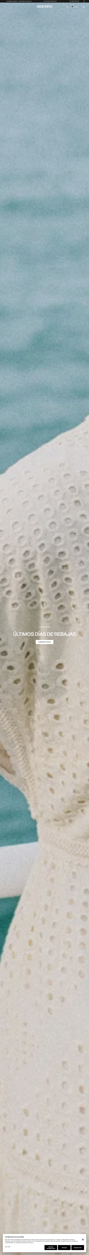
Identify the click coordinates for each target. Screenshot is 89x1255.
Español (76, 7)
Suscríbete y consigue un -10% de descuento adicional (39, 1)
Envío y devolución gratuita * (70, 1)
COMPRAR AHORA (44, 642)
